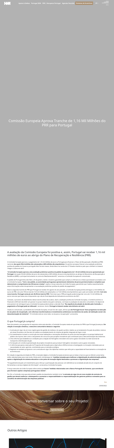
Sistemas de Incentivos (84, 3)
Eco (105, 382)
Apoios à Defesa (24, 3)
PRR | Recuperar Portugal (51, 3)
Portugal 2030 (36, 3)
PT (96, 3)
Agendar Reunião (68, 3)
